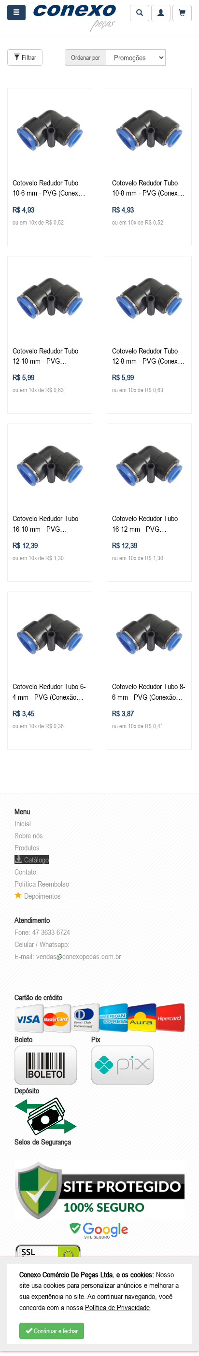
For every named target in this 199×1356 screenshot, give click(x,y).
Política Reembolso (41, 883)
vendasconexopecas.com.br (78, 956)
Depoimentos (41, 895)
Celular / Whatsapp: (42, 944)
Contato (25, 871)
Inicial (22, 823)
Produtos (27, 847)
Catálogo (35, 859)
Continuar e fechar (55, 1331)
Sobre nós (28, 835)
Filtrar (28, 57)
